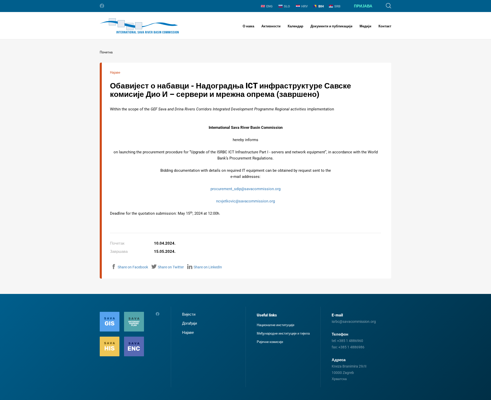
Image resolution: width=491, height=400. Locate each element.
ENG (269, 6)
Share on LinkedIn (208, 267)
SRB (337, 6)
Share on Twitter (171, 267)
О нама (248, 26)
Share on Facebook (133, 267)
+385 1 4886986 (351, 347)
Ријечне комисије (270, 342)
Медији (365, 26)
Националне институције (275, 325)
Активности (271, 26)
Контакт (384, 26)
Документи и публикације (331, 26)
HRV (304, 6)
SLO (287, 6)
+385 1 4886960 (350, 341)
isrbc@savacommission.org (354, 321)
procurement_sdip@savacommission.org (245, 189)
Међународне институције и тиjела (283, 333)
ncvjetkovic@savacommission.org (245, 201)
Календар (295, 26)
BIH (321, 6)
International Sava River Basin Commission (139, 25)
